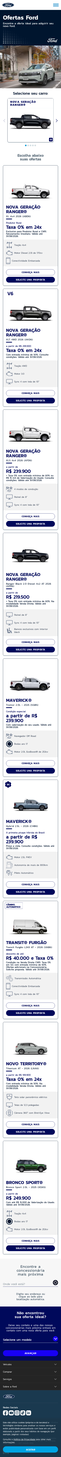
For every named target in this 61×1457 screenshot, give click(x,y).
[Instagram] (17, 1413)
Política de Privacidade (24, 1439)
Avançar (31, 1353)
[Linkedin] (28, 1413)
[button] (30, 31)
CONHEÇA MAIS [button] (30, 272)
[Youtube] (11, 1413)
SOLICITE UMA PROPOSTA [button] (30, 279)
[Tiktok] (22, 1413)
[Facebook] (5, 1413)
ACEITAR (30, 1449)
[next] (57, 121)
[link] (8, 5)
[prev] (3, 121)
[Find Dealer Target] (55, 1282)
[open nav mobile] (56, 5)
